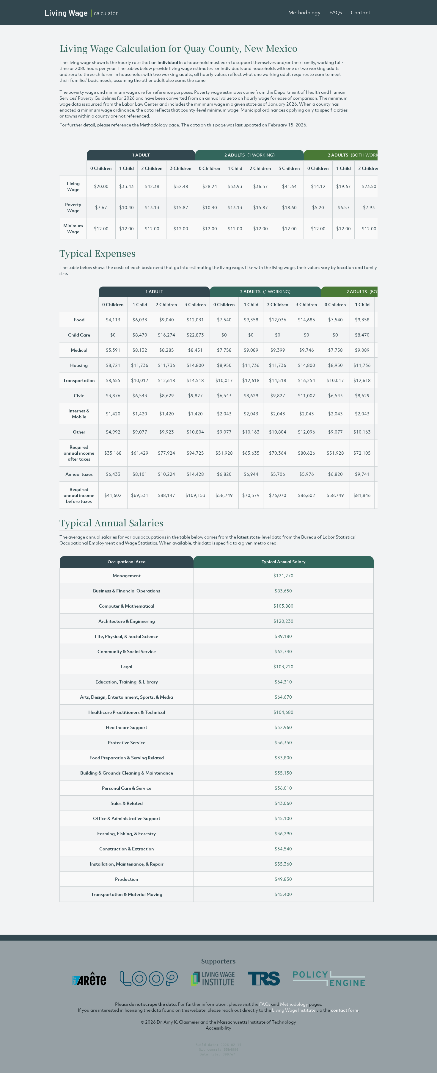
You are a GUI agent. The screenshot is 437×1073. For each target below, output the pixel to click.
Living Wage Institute (293, 1010)
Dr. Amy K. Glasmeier (178, 1022)
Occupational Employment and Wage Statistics (108, 543)
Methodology (304, 12)
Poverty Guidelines (97, 98)
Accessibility (218, 1028)
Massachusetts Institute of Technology (256, 1022)
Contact (360, 12)
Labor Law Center (140, 104)
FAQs (335, 12)
